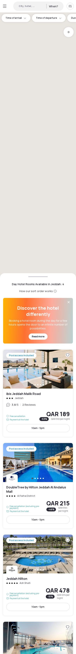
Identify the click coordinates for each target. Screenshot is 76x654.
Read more (38, 336)
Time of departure (46, 18)
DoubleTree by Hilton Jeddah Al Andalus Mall (38, 485)
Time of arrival (13, 18)
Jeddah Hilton (38, 575)
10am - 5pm (38, 428)
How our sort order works (36, 291)
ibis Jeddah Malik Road (38, 393)
